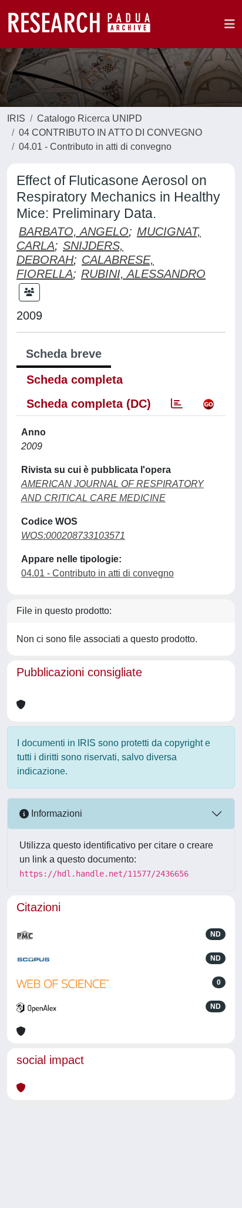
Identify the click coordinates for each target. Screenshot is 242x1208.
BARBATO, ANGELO (74, 231)
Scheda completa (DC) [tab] (88, 403)
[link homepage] (85, 24)
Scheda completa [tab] (74, 379)
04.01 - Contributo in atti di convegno (95, 147)
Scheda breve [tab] (64, 353)
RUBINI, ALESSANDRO (143, 273)
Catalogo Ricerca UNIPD (89, 118)
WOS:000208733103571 (73, 536)
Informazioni (55, 813)
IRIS (16, 118)
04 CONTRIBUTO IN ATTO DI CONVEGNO (110, 132)
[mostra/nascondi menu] (229, 24)
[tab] (177, 403)
